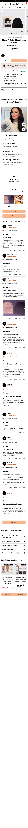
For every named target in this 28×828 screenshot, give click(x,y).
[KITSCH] (14, 4)
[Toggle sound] (24, 124)
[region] (14, 1)
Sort (11, 221)
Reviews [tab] (6, 207)
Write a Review (17, 216)
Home (7, 37)
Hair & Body (20, 7)
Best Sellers (12, 7)
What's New (4, 7)
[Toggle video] (24, 129)
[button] (2, 11)
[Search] (5, 4)
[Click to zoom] (22, 31)
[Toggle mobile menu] (2, 4)
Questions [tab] (14, 207)
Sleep (25, 7)
